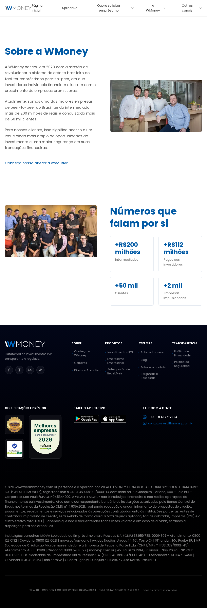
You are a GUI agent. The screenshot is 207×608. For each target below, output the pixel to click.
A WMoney (153, 8)
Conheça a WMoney (82, 353)
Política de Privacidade (182, 353)
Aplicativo (69, 8)
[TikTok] (40, 370)
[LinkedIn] (30, 370)
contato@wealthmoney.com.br (170, 423)
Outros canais (187, 8)
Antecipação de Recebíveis (118, 371)
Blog (144, 360)
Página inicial (37, 8)
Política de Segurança (182, 364)
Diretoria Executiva (87, 370)
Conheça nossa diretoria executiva (36, 163)
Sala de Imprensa (153, 352)
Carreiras (80, 363)
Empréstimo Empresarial (116, 361)
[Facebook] (9, 370)
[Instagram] (19, 370)
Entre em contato (153, 367)
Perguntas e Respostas (149, 376)
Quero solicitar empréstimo (108, 8)
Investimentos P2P (120, 352)
